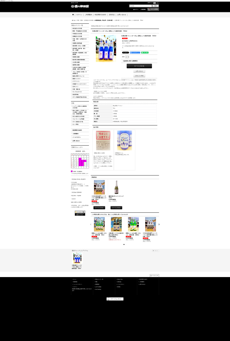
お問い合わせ (76, 140)
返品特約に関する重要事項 (130, 61)
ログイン (137, 9)
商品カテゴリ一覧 (99, 279)
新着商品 (97, 284)
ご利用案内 (75, 133)
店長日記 (119, 281)
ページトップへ (155, 275)
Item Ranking (98, 289)
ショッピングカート (77, 284)
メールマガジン (77, 137)
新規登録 (144, 9)
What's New (120, 279)
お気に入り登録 (139, 75)
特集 (96, 281)
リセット (156, 250)
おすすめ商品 (98, 286)
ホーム (74, 279)
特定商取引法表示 (77, 130)
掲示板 (118, 286)
